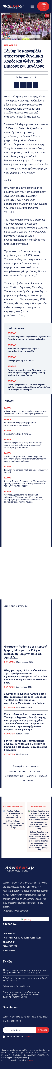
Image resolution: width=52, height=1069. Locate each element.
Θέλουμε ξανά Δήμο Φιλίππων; (21, 360)
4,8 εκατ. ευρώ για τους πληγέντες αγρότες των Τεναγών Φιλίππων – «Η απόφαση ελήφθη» (29, 337)
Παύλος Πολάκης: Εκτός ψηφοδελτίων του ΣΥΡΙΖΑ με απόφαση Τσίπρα (13, 824)
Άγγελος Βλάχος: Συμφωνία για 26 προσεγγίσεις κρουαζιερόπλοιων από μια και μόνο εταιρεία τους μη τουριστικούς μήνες (26, 483)
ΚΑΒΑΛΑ (12, 333)
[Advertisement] (26, 573)
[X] (23, 85)
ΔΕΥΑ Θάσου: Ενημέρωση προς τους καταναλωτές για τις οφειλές (24, 349)
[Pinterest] (29, 85)
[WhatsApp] (35, 85)
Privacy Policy (28, 1036)
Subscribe (42, 1030)
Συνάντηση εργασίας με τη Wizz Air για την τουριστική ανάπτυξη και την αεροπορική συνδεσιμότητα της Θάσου (27, 372)
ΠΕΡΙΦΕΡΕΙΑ (10, 45)
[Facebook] (16, 85)
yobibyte (29, 1060)
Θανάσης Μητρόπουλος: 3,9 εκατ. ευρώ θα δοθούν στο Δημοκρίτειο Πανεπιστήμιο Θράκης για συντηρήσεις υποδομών (29, 387)
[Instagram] (29, 1065)
